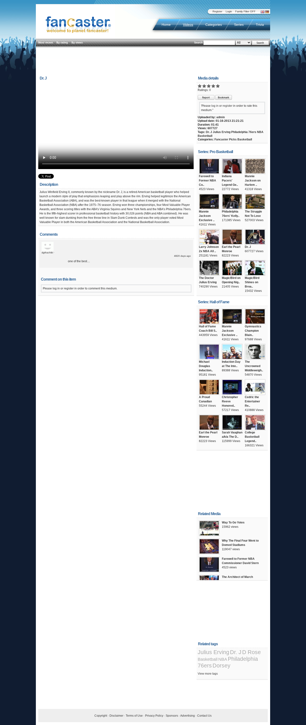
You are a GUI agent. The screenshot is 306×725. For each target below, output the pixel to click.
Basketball (205, 136)
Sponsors (172, 715)
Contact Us (204, 715)
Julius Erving (221, 132)
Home (166, 25)
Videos (188, 25)
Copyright (100, 715)
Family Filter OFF (245, 11)
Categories (213, 25)
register (227, 105)
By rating (62, 42)
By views (77, 42)
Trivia (260, 25)
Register (217, 11)
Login (229, 11)
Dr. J (209, 132)
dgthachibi (47, 252)
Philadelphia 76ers (243, 132)
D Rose (251, 652)
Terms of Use (134, 715)
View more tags (208, 673)
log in (215, 105)
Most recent (45, 42)
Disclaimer (116, 715)
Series (239, 25)
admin (220, 117)
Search (198, 42)
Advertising (187, 715)
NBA (260, 132)
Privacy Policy (154, 715)
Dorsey (221, 665)
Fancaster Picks (225, 139)
